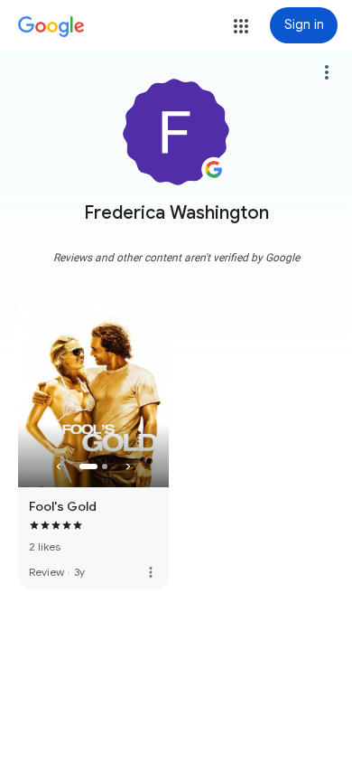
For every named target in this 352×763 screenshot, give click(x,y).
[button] (241, 26)
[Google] (51, 27)
